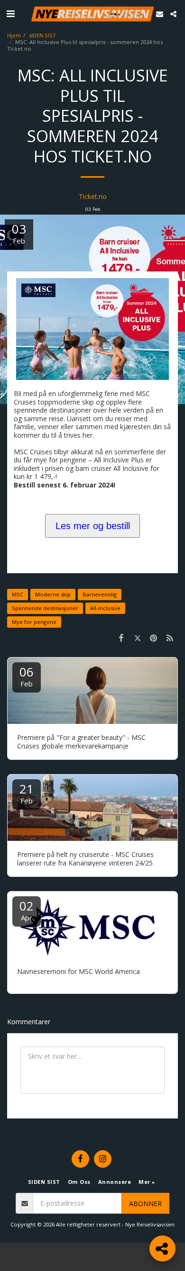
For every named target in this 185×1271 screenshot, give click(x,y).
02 (26, 909)
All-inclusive (105, 608)
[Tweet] (137, 637)
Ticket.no (93, 196)
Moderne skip (53, 594)
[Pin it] (154, 637)
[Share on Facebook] (121, 637)
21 (26, 792)
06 (26, 675)
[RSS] (170, 637)
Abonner (145, 1203)
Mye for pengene (34, 621)
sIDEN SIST (42, 35)
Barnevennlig (100, 594)
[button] (10, 13)
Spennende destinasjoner (45, 608)
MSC (17, 594)
